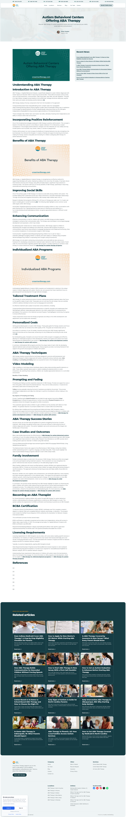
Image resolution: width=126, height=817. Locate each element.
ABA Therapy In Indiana (53, 793)
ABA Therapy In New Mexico (55, 795)
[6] (16, 334)
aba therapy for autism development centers (54, 340)
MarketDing (110, 814)
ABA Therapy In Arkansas (54, 800)
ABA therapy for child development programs (36, 557)
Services (59, 5)
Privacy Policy (73, 771)
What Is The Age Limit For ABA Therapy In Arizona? (80, 800)
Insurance (72, 769)
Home (45, 5)
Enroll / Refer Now (106, 5)
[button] (52, 5)
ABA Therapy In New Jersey (55, 797)
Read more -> (18, 649)
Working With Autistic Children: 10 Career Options (78, 789)
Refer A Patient (74, 764)
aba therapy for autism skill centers (26, 342)
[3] (37, 202)
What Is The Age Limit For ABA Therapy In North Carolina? (80, 792)
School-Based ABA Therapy (100, 764)
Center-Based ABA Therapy (100, 766)
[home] (16, 5)
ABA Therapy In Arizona (54, 790)
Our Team (72, 5)
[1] (44, 100)
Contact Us (50, 773)
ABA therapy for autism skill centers (45, 414)
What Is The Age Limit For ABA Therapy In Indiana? (80, 796)
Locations (51, 5)
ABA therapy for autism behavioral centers (55, 435)
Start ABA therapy (19, 775)
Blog (49, 769)
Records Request (74, 766)
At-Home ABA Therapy (98, 769)
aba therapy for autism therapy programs (49, 245)
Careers (79, 5)
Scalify (105, 814)
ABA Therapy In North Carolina (55, 788)
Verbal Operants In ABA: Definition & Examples (79, 804)
